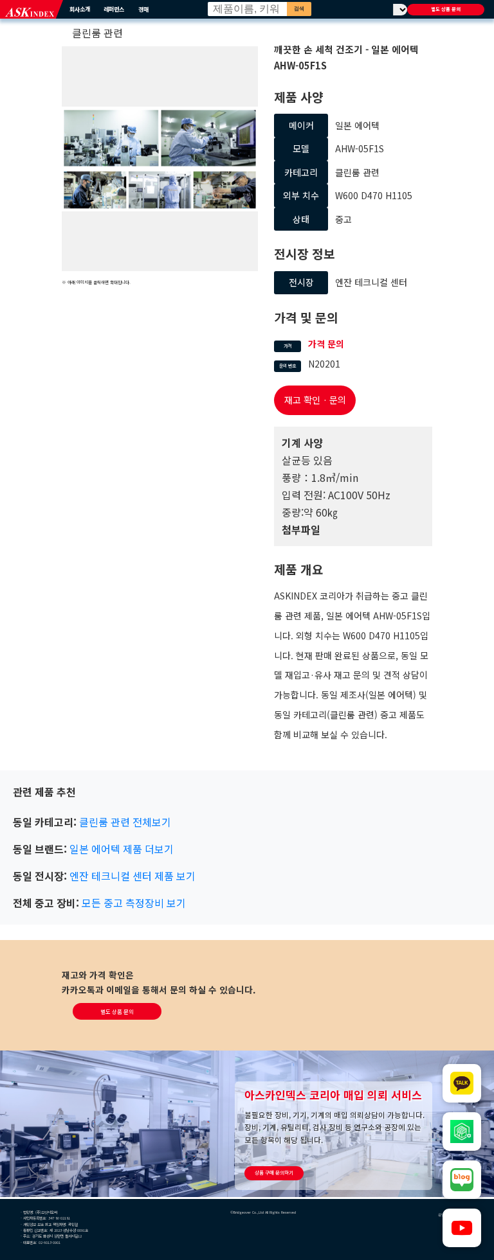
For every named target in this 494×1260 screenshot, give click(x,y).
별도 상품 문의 (446, 9)
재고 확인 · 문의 (315, 399)
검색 (299, 9)
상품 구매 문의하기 (274, 1172)
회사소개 (79, 8)
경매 (143, 8)
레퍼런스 (114, 8)
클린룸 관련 (97, 32)
